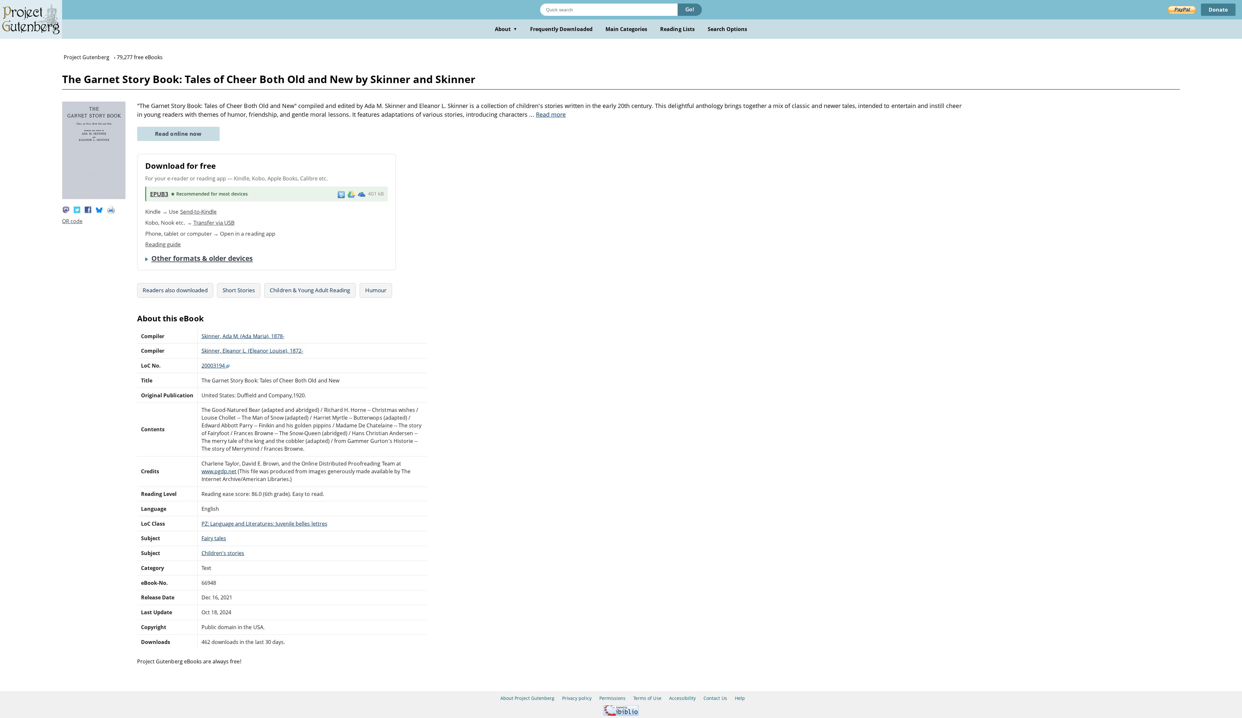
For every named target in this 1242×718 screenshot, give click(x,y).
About (506, 29)
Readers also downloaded (175, 290)
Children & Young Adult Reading (310, 290)
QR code (72, 221)
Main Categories (626, 29)
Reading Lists (677, 29)
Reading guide (163, 244)
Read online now (178, 133)
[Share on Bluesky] (99, 209)
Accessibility (682, 698)
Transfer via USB (214, 222)
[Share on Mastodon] (66, 209)
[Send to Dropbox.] (341, 194)
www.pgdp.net (219, 471)
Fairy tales (214, 538)
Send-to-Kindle (198, 211)
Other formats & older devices (202, 258)
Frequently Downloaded (561, 29)
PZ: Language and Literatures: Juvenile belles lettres (264, 523)
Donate (1218, 9)
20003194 (214, 365)
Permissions (612, 698)
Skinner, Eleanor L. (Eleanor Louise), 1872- (252, 350)
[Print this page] (110, 209)
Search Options (727, 29)
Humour (376, 290)
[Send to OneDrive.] (361, 194)
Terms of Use (647, 698)
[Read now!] (93, 197)
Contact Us (715, 698)
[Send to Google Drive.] (351, 194)
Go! (689, 9)
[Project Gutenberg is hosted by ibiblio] (621, 714)
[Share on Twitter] (77, 209)
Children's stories (223, 553)
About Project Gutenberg (527, 698)
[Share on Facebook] (88, 209)
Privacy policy (577, 698)
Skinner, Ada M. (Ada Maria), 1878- (243, 336)
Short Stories (239, 290)
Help (740, 698)
